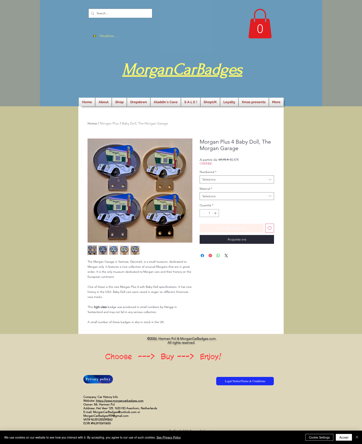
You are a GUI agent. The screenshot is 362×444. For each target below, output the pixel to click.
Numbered (208, 172)
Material (206, 189)
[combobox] (237, 179)
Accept (343, 437)
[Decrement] (203, 213)
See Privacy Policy (168, 437)
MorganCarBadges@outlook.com (115, 412)
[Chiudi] (356, 437)
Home (92, 123)
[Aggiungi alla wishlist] (269, 228)
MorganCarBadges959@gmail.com (106, 416)
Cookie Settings (319, 437)
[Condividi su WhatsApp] (218, 255)
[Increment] (215, 213)
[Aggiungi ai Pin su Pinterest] (210, 255)
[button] (260, 23)
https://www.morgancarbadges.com (120, 400)
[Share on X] (226, 255)
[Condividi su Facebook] (202, 255)
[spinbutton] (209, 213)
